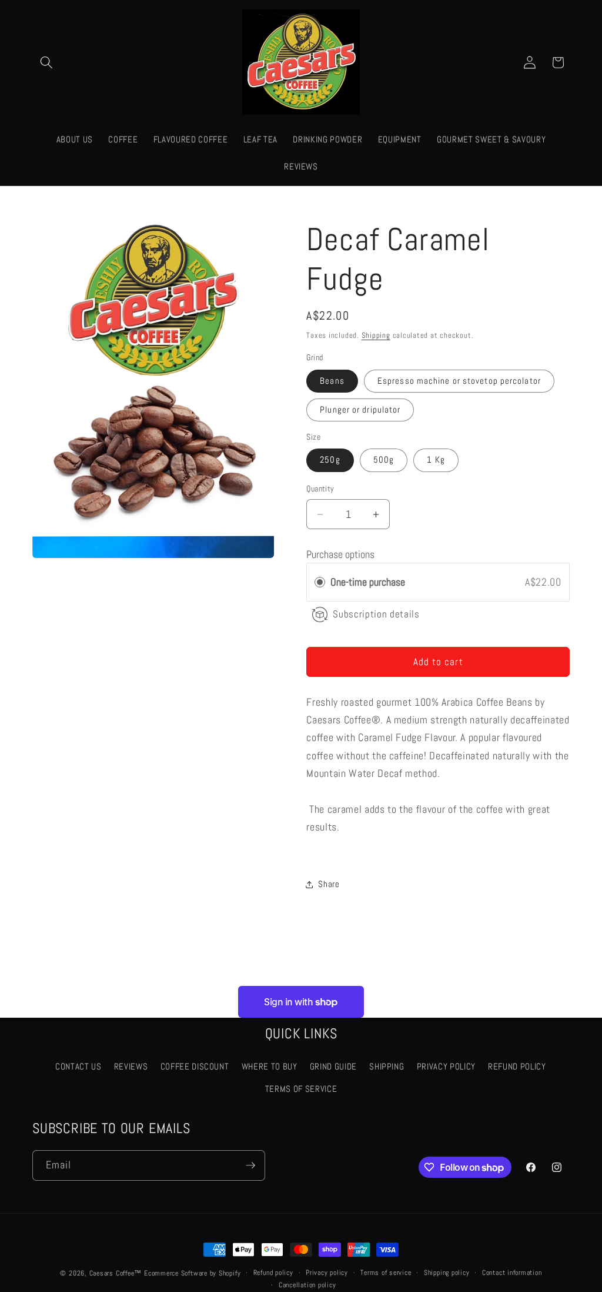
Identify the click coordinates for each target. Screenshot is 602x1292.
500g (383, 460)
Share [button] (328, 884)
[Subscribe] (250, 1165)
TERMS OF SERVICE (301, 1089)
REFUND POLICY (517, 1066)
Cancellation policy (307, 1285)
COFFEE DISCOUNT (194, 1066)
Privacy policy (327, 1272)
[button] (46, 62)
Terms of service (385, 1272)
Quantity (320, 488)
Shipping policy (447, 1272)
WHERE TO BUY (269, 1066)
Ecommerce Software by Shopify (192, 1273)
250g (330, 460)
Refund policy (273, 1272)
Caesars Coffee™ (115, 1273)
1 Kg (435, 460)
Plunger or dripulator (360, 410)
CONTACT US (78, 1066)
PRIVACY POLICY (446, 1066)
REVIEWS (131, 1066)
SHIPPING (386, 1066)
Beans (332, 381)
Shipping (376, 335)
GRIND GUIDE (333, 1066)
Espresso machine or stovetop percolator (459, 381)
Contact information (512, 1272)
